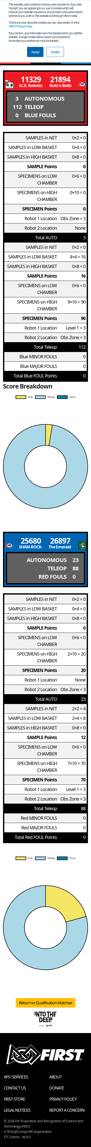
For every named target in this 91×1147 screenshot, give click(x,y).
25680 (31, 541)
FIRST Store (14, 1099)
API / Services (16, 1077)
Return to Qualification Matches (45, 1003)
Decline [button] (55, 52)
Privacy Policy (20, 26)
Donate (56, 1088)
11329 (31, 79)
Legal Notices (17, 1110)
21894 (60, 79)
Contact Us (15, 1088)
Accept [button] (35, 52)
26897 (60, 541)
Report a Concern (66, 1110)
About (55, 1077)
